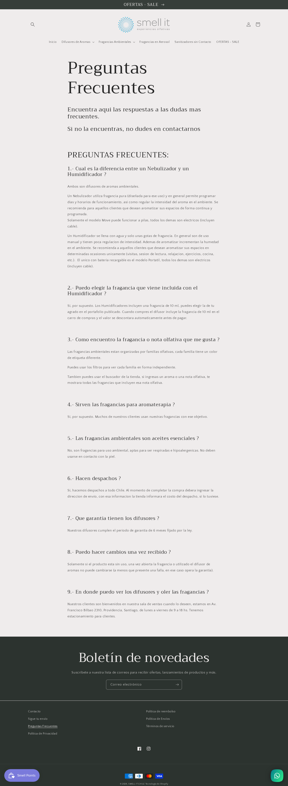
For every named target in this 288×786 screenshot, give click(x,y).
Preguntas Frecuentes (43, 726)
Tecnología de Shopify (156, 784)
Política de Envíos (158, 719)
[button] (32, 24)
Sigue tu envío (37, 719)
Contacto (34, 711)
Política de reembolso (161, 711)
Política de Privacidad (42, 733)
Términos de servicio (160, 726)
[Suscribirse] (177, 685)
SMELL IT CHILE (136, 784)
